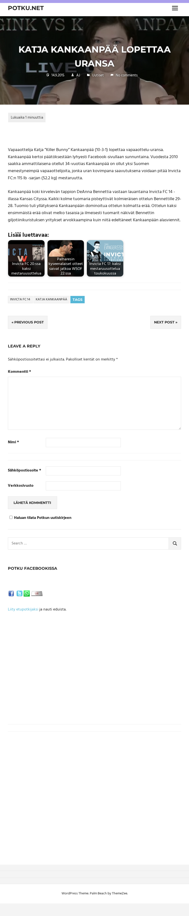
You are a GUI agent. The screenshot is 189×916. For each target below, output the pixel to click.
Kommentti (19, 372)
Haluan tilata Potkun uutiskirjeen (42, 518)
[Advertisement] (94, 681)
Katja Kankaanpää (51, 299)
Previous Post (29, 322)
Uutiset (98, 75)
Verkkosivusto (20, 486)
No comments (127, 75)
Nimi (13, 442)
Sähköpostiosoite (24, 471)
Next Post (164, 322)
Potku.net (26, 8)
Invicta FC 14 (20, 299)
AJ (78, 75)
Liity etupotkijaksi (23, 609)
